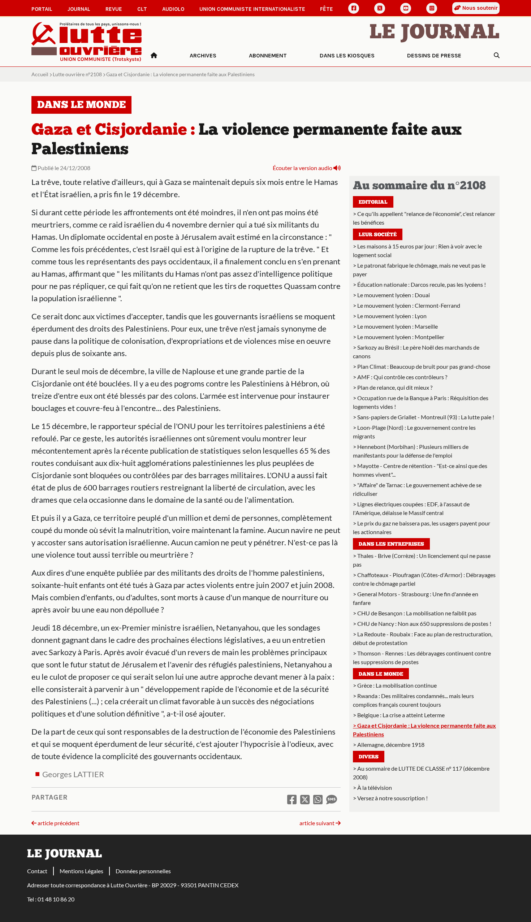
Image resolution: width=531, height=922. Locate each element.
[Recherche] (497, 55)
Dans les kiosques (347, 55)
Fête (326, 9)
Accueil (39, 74)
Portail (41, 9)
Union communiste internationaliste (252, 9)
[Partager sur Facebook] (292, 799)
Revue (113, 9)
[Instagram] (431, 8)
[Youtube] (405, 8)
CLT (142, 9)
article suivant (317, 822)
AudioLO (173, 9)
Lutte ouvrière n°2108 (77, 74)
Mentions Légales (81, 870)
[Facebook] (353, 8)
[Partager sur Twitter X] (305, 799)
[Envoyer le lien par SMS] (331, 799)
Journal (79, 9)
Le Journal (435, 33)
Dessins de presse (434, 55)
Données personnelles (143, 870)
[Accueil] (154, 55)
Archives (203, 55)
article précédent (57, 822)
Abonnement (268, 55)
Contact (37, 870)
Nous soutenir (479, 8)
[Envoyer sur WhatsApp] (318, 799)
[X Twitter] (379, 8)
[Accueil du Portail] (86, 41)
